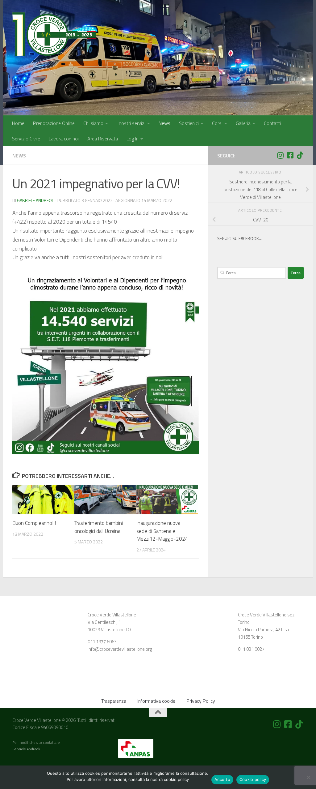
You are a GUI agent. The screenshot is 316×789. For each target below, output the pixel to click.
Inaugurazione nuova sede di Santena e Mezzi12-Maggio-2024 (162, 531)
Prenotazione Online (54, 123)
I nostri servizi (131, 123)
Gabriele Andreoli (36, 200)
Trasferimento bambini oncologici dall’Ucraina (98, 527)
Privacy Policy (200, 701)
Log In (133, 138)
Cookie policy (252, 779)
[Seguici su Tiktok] (300, 155)
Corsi (217, 123)
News (164, 123)
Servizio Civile (26, 138)
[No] (308, 777)
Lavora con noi (64, 138)
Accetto (222, 779)
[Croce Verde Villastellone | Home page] (54, 35)
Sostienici (189, 123)
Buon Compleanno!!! (34, 523)
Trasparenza (113, 701)
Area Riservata (102, 138)
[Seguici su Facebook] (290, 155)
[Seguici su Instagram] (280, 155)
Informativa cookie (156, 701)
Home (18, 123)
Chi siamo (93, 123)
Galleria (243, 123)
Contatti (272, 123)
